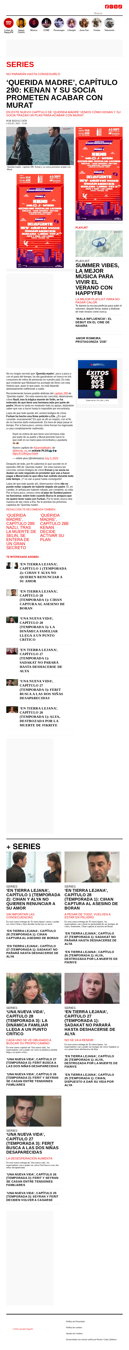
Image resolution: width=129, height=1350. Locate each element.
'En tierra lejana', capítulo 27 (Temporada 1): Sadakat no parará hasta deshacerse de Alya (32, 951)
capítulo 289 (61, 393)
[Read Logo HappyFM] (23, 7)
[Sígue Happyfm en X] (116, 7)
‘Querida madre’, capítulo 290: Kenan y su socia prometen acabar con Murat (62, 93)
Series (20, 64)
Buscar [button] (120, 13)
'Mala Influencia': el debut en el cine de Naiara (94, 322)
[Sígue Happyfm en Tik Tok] (120, 7)
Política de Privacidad (75, 1321)
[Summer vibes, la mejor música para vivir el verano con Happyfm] (99, 243)
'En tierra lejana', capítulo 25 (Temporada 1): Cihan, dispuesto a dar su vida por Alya (89, 1080)
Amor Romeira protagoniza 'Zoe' (91, 340)
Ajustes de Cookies (74, 1333)
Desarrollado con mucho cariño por (91, 1339)
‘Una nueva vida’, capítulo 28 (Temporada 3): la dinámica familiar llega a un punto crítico (39, 629)
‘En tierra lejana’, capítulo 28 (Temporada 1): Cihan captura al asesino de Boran (42, 599)
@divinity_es (20, 450)
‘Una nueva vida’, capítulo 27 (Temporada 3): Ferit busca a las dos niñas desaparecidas (41, 689)
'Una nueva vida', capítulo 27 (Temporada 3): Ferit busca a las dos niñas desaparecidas (32, 1063)
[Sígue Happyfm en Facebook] (107, 7)
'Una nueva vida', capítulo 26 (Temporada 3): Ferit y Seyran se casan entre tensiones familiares (32, 1079)
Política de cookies (74, 1327)
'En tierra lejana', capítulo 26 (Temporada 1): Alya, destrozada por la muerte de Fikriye (91, 957)
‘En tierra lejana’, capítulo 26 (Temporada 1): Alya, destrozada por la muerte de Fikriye (40, 716)
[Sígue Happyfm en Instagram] (111, 7)
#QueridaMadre (42, 447)
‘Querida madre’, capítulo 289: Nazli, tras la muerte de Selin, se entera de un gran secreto (21, 531)
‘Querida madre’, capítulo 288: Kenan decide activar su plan (54, 527)
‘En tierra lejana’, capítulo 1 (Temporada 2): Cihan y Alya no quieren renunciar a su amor (43, 572)
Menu (7, 13)
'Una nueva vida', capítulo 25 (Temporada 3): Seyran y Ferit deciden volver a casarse (32, 1196)
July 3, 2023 (51, 458)
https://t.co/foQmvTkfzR (25, 453)
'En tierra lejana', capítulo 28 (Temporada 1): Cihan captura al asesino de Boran (32, 934)
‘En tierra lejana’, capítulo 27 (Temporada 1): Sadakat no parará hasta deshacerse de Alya (41, 660)
